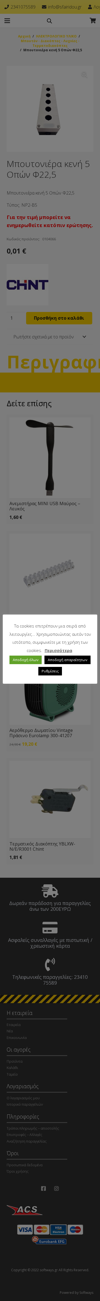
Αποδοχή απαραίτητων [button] (67, 659)
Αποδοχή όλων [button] (25, 659)
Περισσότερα (58, 650)
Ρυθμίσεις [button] (50, 671)
